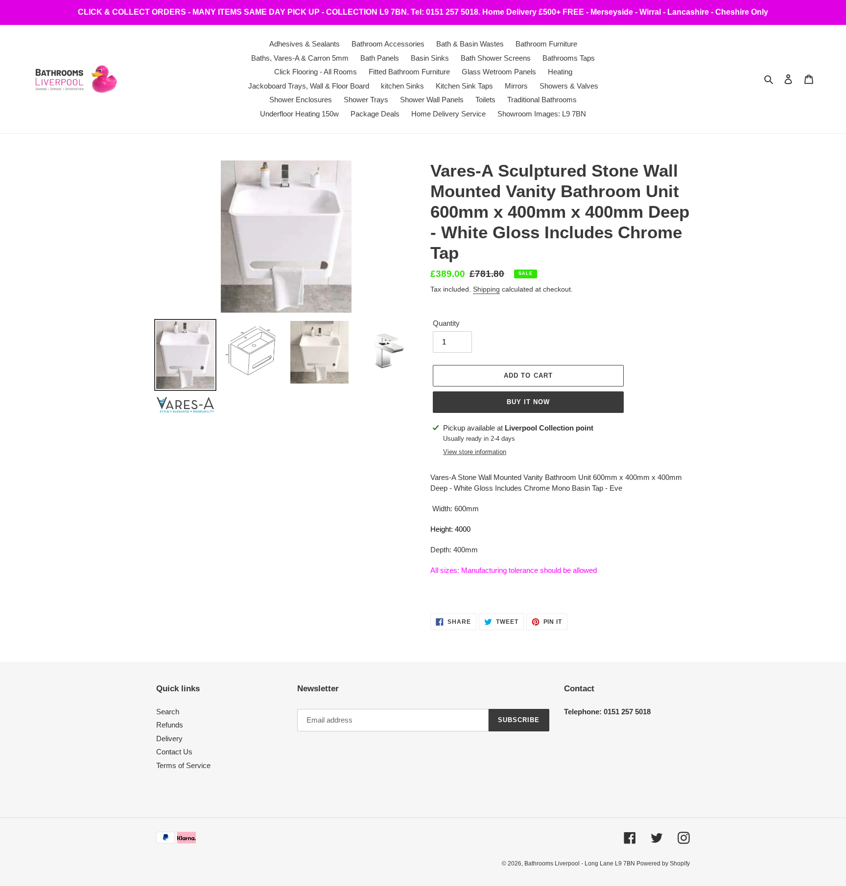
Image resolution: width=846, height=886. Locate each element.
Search (167, 711)
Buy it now (528, 402)
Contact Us (174, 752)
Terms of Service (183, 765)
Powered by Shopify (663, 863)
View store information (474, 451)
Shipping (486, 289)
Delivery (169, 738)
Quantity (446, 323)
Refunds (169, 725)
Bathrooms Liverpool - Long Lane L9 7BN (580, 863)
